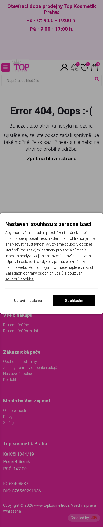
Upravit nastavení (29, 300)
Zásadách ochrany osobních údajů (34, 273)
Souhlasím (74, 300)
